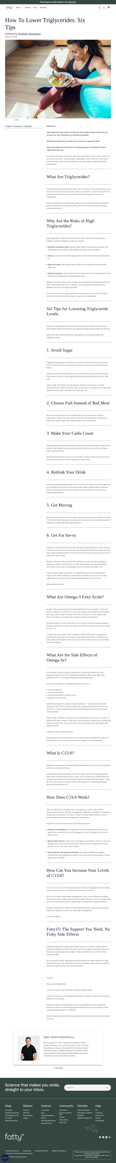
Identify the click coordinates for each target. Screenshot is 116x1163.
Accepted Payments (41, 1151)
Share (16, 120)
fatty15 (105, 947)
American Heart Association (60, 520)
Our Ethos (26, 1113)
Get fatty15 (8, 1110)
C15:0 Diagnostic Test (12, 1115)
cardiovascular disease (55, 492)
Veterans (62, 1117)
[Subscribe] (107, 1088)
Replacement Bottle (11, 1121)
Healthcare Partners (83, 1110)
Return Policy (99, 1115)
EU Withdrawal (99, 1121)
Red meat (50, 415)
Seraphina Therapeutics (29, 33)
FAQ (96, 1110)
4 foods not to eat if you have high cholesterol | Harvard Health (69, 990)
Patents (43, 1118)
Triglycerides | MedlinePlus (56, 984)
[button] (5, 1157)
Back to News (59, 1068)
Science (28, 8)
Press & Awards (28, 1115)
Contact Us (98, 1113)
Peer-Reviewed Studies (48, 1121)
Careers (25, 1118)
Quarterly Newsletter (47, 1115)
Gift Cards (8, 1118)
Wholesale (80, 1115)
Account (98, 1118)
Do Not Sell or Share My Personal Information (19, 1153)
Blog (42, 1113)
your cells (58, 824)
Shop (18, 8)
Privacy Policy (27, 1151)
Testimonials (63, 1110)
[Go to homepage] (9, 7)
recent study (87, 706)
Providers (43, 8)
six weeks (60, 858)
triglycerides (58, 203)
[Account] (104, 8)
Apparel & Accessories (12, 1113)
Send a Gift (62, 1122)
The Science (45, 1110)
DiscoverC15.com (46, 1123)
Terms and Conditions (12, 1151)
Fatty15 (57, 917)
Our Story (26, 1110)
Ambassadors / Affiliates (84, 1113)
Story (35, 8)
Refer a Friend (63, 1120)
